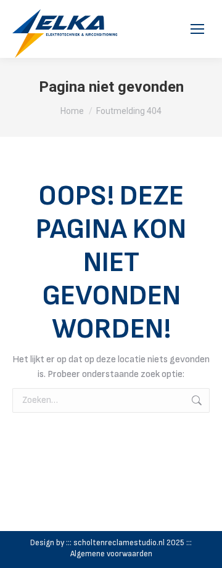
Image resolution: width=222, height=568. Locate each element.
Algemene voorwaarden (111, 554)
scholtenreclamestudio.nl (119, 543)
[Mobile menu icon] (197, 29)
